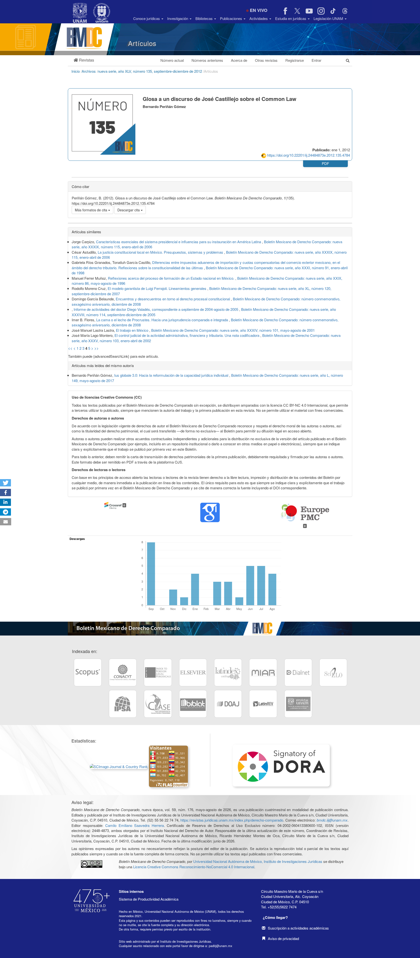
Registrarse (294, 60)
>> (96, 348)
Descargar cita (129, 209)
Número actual (172, 60)
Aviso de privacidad (283, 938)
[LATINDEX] (228, 672)
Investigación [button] (178, 18)
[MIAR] (263, 672)
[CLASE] (158, 704)
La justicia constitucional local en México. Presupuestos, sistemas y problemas (161, 252)
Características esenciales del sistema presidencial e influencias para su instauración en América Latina (179, 241)
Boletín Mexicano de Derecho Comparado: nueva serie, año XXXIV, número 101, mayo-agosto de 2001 (233, 330)
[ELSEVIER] (193, 672)
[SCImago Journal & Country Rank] (119, 765)
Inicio (76, 71)
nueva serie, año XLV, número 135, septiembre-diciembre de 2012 (150, 71)
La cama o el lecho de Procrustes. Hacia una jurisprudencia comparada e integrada (162, 319)
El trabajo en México (132, 330)
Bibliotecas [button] (204, 18)
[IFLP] (158, 672)
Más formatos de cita (91, 209)
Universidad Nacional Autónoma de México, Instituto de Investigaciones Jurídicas (257, 861)
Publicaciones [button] (231, 18)
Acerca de (239, 60)
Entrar (316, 60)
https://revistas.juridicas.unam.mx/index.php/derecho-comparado (231, 820)
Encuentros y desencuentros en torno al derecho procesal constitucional (173, 298)
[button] (83, 60)
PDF (325, 163)
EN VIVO (258, 10)
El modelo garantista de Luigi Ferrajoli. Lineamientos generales (157, 288)
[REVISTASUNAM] (298, 704)
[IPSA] (123, 704)
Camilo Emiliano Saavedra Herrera (134, 825)
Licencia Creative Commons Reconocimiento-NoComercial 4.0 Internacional (193, 866)
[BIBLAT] (193, 704)
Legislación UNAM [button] (329, 18)
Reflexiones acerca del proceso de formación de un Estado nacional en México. (171, 278)
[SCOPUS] (88, 672)
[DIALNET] (298, 672)
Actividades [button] (259, 18)
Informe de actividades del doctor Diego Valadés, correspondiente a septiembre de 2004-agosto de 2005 (156, 309)
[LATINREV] (263, 704)
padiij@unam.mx (220, 945)
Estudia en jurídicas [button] (291, 18)
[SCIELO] (333, 672)
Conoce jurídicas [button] (147, 18)
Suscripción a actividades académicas (298, 928)
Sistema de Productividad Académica (148, 899)
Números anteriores (207, 60)
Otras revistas (266, 60)
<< (70, 348)
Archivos (89, 71)
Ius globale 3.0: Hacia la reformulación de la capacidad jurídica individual (171, 375)
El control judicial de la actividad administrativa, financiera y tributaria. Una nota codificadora (187, 335)
